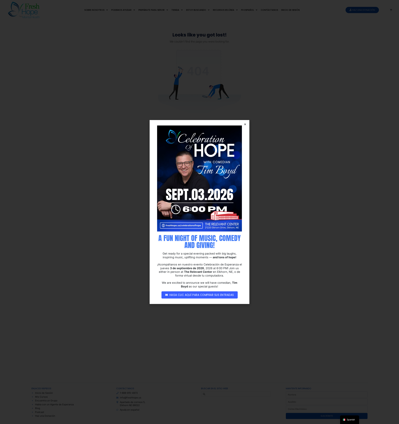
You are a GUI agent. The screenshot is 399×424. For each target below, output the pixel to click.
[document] (199, 212)
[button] (245, 124)
